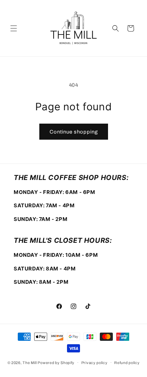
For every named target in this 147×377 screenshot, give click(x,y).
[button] (13, 28)
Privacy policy (94, 363)
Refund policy (126, 363)
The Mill (30, 362)
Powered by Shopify (56, 362)
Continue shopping (74, 132)
